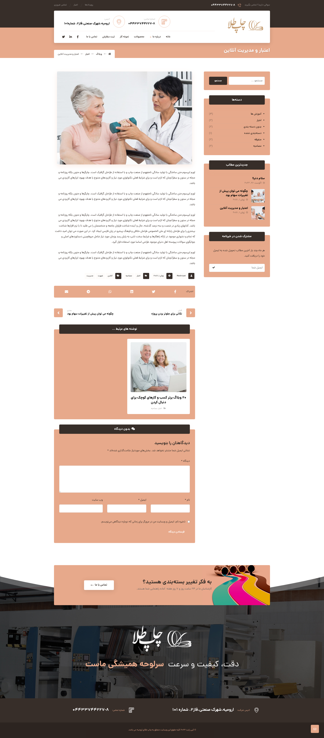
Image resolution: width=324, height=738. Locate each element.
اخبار (138, 275)
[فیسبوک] (77, 37)
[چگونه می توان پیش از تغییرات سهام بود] (258, 196)
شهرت (100, 275)
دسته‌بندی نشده (252, 133)
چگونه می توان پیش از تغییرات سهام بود (233, 193)
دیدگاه (185, 461)
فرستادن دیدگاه (176, 532)
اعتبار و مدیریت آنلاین (234, 208)
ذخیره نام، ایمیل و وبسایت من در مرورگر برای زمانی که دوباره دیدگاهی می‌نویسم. (143, 522)
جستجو (218, 81)
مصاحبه (129, 275)
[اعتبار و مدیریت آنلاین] (258, 213)
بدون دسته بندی (252, 127)
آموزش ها (256, 114)
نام (187, 500)
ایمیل (142, 500)
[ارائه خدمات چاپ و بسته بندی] (245, 25)
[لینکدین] (70, 37)
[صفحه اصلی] (109, 54)
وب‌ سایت (97, 500)
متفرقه (257, 140)
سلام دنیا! (258, 178)
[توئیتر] (63, 37)
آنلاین (110, 275)
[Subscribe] (214, 267)
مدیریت (90, 275)
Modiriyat (181, 275)
